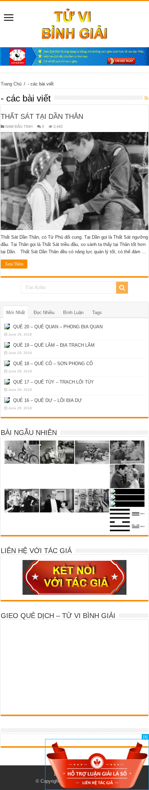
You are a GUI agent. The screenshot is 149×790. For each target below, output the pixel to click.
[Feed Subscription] (146, 98)
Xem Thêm (14, 264)
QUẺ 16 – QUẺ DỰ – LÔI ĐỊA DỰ (47, 400)
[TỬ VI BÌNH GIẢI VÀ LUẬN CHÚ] (75, 23)
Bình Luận (73, 312)
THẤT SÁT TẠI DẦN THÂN (42, 116)
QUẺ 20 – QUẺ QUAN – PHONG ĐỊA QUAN (58, 326)
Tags (97, 312)
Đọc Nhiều (44, 312)
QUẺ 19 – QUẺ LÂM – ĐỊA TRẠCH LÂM (54, 345)
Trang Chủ (11, 84)
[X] (145, 737)
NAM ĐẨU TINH (19, 126)
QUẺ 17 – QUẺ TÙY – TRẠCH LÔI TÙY (53, 382)
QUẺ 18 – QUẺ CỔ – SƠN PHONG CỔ (53, 363)
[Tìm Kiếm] (122, 288)
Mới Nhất (15, 312)
